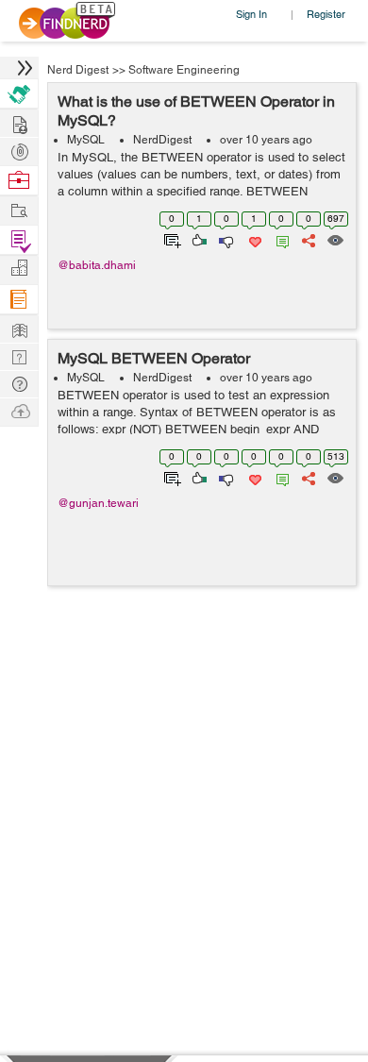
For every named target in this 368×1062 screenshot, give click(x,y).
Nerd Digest (78, 69)
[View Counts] (334, 238)
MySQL (86, 139)
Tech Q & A (19, 355)
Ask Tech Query (19, 383)
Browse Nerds (19, 149)
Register (326, 14)
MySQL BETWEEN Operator (154, 358)
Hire (19, 94)
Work (19, 180)
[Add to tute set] (170, 238)
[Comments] (279, 238)
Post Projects (19, 122)
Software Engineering (184, 69)
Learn (19, 299)
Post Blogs (19, 410)
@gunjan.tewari (98, 503)
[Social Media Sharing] (307, 238)
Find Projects (19, 209)
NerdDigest (162, 139)
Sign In (251, 14)
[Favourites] (253, 238)
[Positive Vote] (197, 238)
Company (19, 268)
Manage (19, 240)
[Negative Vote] (225, 238)
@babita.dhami (97, 265)
